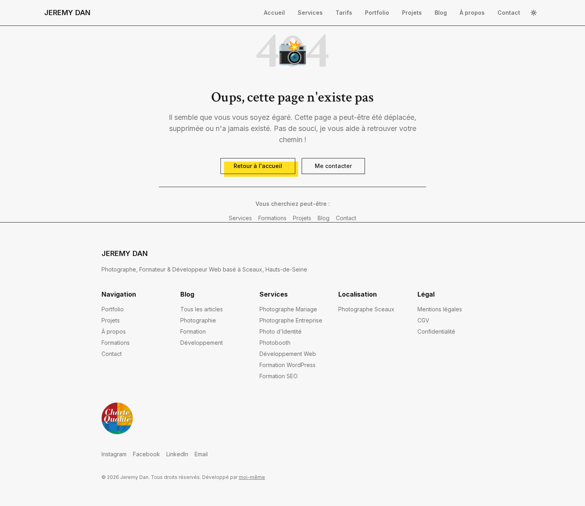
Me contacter (333, 165)
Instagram (114, 454)
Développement (201, 342)
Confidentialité (436, 331)
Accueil (274, 12)
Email (201, 454)
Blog (441, 12)
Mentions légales (439, 309)
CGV (423, 320)
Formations (272, 218)
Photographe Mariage (288, 309)
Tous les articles (201, 309)
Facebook (146, 454)
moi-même (252, 477)
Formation (193, 331)
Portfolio (377, 12)
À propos (472, 12)
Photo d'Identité (280, 331)
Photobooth (275, 342)
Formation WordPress (287, 364)
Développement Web (287, 353)
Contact (508, 12)
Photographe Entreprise (290, 320)
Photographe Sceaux (366, 309)
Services (310, 12)
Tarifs (343, 12)
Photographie (198, 320)
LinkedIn (177, 454)
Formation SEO (278, 376)
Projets (412, 12)
